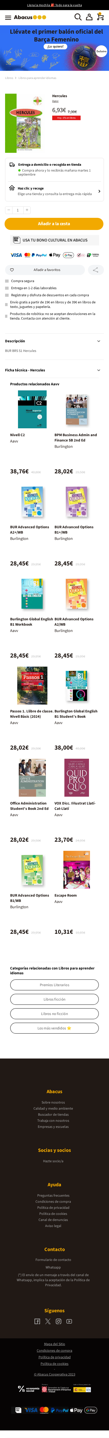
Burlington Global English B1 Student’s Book (76, 714)
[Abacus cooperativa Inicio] (31, 20)
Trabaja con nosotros (53, 1120)
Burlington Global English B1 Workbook (31, 622)
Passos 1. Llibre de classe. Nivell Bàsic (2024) (32, 714)
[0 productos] (100, 19)
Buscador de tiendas (53, 1114)
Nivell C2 (17, 435)
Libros (9, 78)
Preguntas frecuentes (53, 1195)
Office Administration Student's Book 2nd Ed (29, 806)
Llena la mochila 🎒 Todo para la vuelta (54, 5)
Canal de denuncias (53, 1219)
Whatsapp (53, 1267)
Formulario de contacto (53, 1259)
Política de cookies (53, 1213)
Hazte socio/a (53, 1161)
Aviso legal (53, 1226)
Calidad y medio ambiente (53, 1108)
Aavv (55, 101)
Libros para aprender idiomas (37, 78)
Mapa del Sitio (54, 1344)
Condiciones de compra (53, 1201)
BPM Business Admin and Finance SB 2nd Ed (76, 437)
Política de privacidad (53, 1207)
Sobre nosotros (53, 1102)
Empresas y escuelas (53, 1126)
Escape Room (66, 895)
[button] (89, 17)
